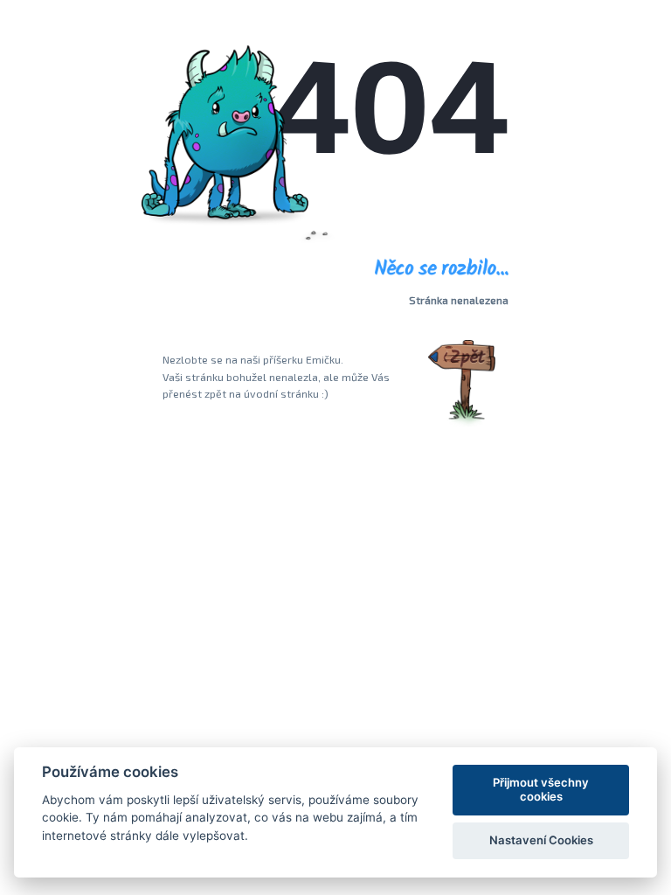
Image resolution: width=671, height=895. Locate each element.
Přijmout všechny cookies (541, 789)
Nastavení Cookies (541, 840)
